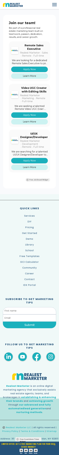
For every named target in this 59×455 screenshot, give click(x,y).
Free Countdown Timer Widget (29, 439)
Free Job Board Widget (38, 180)
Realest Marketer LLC (18, 427)
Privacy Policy (10, 431)
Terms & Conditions (32, 431)
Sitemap (52, 431)
